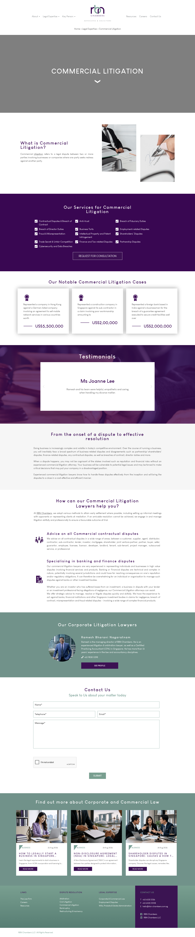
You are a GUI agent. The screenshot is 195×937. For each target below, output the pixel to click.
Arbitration (64, 899)
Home (77, 29)
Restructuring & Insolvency (71, 911)
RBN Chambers (44, 513)
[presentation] (55, 762)
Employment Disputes (108, 902)
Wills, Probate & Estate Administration (115, 906)
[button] (43, 386)
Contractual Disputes (49, 221)
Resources (131, 16)
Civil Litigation (66, 902)
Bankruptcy (65, 908)
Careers (143, 16)
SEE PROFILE (99, 665)
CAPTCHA (38, 753)
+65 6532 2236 (149, 899)
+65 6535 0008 (149, 903)
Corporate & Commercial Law (112, 899)
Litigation (116, 29)
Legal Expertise (50, 16)
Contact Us (155, 16)
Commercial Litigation (69, 905)
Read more (28, 869)
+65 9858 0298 (91, 657)
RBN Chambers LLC (152, 917)
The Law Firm (26, 899)
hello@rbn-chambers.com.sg (155, 906)
